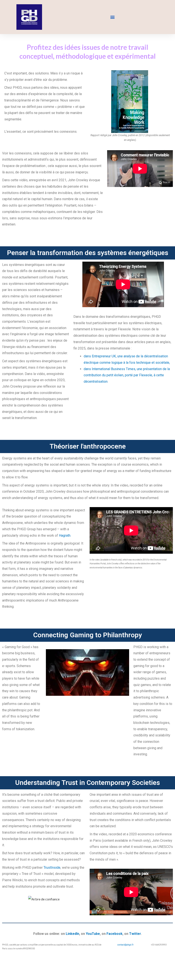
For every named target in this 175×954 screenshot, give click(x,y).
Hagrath (64, 535)
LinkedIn (72, 934)
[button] (112, 17)
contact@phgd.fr (125, 945)
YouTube (93, 934)
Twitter (135, 934)
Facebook (114, 934)
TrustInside (52, 868)
